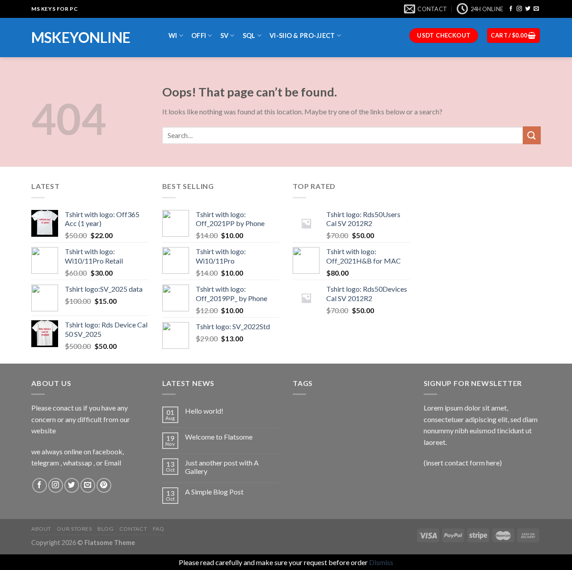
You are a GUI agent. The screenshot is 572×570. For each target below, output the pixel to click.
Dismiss (381, 562)
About (41, 528)
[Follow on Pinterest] (104, 485)
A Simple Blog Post (214, 491)
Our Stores (74, 528)
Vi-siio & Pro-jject (302, 35)
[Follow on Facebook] (510, 9)
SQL (249, 35)
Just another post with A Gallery (222, 466)
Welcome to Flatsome (218, 436)
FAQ (158, 528)
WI (172, 35)
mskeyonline (80, 37)
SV (224, 35)
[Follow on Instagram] (519, 9)
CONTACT (133, 528)
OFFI (198, 35)
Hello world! (204, 411)
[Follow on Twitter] (527, 9)
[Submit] (532, 135)
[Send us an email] (536, 9)
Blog (105, 528)
